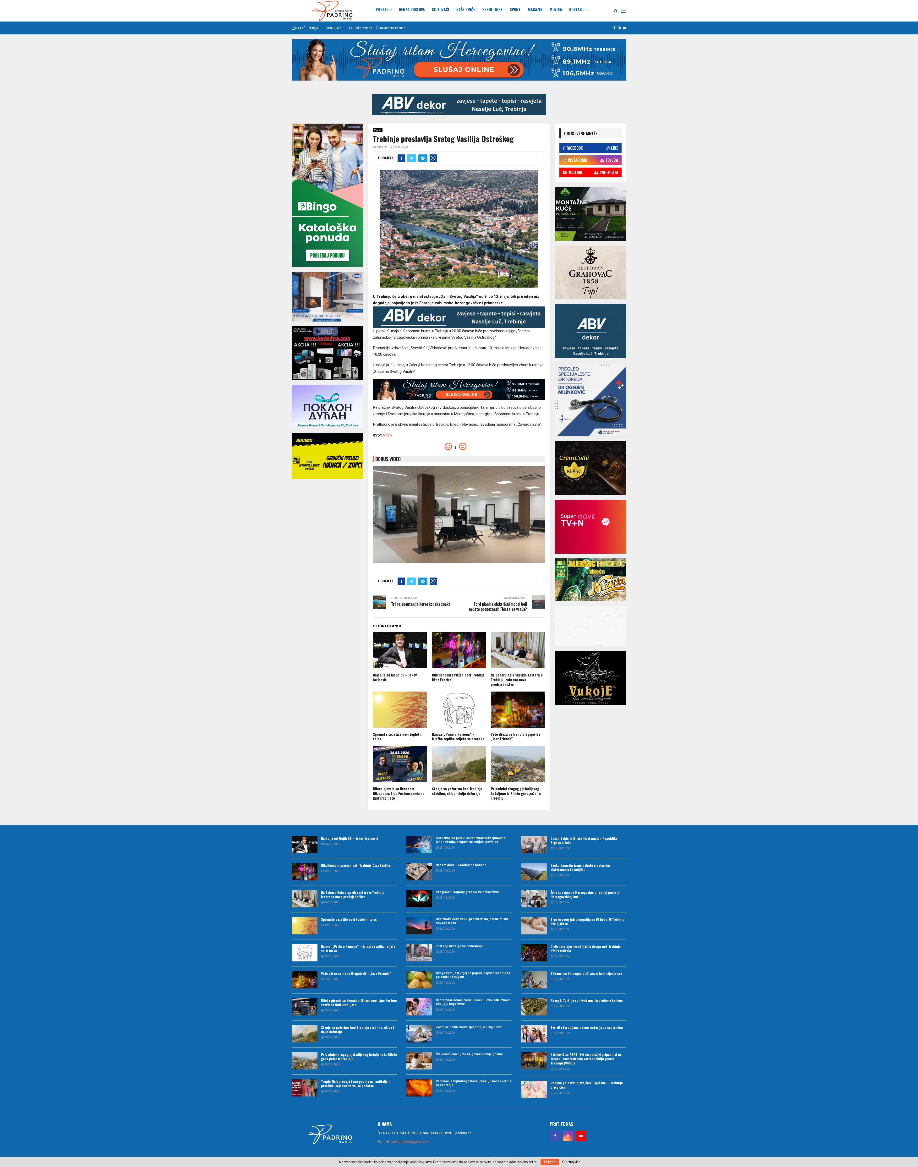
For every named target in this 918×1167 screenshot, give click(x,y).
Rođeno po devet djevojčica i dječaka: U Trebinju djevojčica (587, 1085)
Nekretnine (492, 9)
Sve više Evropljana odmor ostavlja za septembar (587, 1027)
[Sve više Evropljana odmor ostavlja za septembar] (534, 1033)
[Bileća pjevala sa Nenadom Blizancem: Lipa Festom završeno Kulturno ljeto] (304, 1006)
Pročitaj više (571, 1162)
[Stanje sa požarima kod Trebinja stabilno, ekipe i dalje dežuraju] (304, 1033)
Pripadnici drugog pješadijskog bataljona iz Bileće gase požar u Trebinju (516, 793)
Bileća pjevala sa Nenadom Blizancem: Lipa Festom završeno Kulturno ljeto (398, 793)
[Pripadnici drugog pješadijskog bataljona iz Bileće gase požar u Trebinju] (304, 1060)
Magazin (535, 9)
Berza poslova (412, 9)
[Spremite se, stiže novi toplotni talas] (304, 925)
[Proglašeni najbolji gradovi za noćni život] (419, 898)
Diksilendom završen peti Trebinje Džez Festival (458, 677)
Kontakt (576, 9)
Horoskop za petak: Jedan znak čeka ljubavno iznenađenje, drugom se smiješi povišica (470, 840)
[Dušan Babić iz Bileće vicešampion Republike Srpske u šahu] (534, 844)
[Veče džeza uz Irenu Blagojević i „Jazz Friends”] (304, 979)
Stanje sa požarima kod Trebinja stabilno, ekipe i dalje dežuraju (457, 791)
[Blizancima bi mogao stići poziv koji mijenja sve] (534, 979)
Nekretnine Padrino (392, 28)
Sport (515, 9)
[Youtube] (581, 1136)
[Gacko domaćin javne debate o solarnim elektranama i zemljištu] (534, 871)
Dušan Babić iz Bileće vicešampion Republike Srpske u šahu (584, 840)
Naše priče (465, 9)
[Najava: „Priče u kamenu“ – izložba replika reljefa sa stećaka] (304, 952)
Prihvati (550, 1162)
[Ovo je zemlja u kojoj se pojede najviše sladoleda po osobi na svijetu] (419, 979)
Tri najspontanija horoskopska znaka (420, 604)
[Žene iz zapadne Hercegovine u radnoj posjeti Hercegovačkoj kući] (534, 898)
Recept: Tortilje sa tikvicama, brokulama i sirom (587, 1000)
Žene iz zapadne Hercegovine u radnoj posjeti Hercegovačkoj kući (585, 894)
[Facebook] (555, 1136)
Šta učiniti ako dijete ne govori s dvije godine (469, 1054)
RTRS (387, 435)
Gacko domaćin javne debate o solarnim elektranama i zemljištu (580, 867)
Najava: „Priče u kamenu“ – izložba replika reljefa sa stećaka (458, 736)
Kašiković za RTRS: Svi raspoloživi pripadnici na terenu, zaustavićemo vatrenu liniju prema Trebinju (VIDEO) (586, 1058)
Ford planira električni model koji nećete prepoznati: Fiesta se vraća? (498, 606)
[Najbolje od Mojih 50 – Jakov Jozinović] (304, 844)
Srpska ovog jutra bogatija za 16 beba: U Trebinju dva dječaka (587, 921)
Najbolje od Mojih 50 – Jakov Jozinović (395, 677)
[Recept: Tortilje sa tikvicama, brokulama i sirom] (534, 1006)
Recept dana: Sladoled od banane (461, 865)
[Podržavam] (449, 448)
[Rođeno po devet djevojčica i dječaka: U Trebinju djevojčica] (534, 1089)
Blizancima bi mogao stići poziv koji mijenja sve (586, 973)
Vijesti (382, 9)
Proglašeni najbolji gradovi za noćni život (467, 892)
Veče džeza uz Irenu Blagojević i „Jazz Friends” (515, 736)
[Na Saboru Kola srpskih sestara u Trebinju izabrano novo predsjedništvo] (304, 898)
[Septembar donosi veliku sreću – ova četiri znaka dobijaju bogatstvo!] (419, 1006)
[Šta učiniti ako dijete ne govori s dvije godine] (419, 1060)
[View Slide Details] (459, 104)
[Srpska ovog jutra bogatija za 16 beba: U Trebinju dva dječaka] (534, 925)
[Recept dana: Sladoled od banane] (419, 871)
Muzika (556, 9)
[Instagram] (568, 1136)
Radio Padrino (362, 28)
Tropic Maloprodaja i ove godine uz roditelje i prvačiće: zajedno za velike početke (355, 1083)
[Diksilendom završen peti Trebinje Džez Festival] (304, 871)
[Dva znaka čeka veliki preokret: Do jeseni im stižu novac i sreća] (419, 925)
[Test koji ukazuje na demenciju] (419, 952)
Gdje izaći (440, 9)
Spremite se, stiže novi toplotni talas (397, 736)
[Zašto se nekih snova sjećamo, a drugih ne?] (419, 1033)
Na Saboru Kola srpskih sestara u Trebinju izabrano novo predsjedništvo (517, 679)
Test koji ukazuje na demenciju (459, 946)
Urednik (382, 146)
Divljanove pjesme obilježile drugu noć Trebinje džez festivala (586, 948)
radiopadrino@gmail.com (410, 1142)
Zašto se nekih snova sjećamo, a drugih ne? (469, 1027)
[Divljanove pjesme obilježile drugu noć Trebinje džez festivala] (534, 952)
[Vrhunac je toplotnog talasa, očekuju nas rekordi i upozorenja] (419, 1087)
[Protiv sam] (462, 448)
